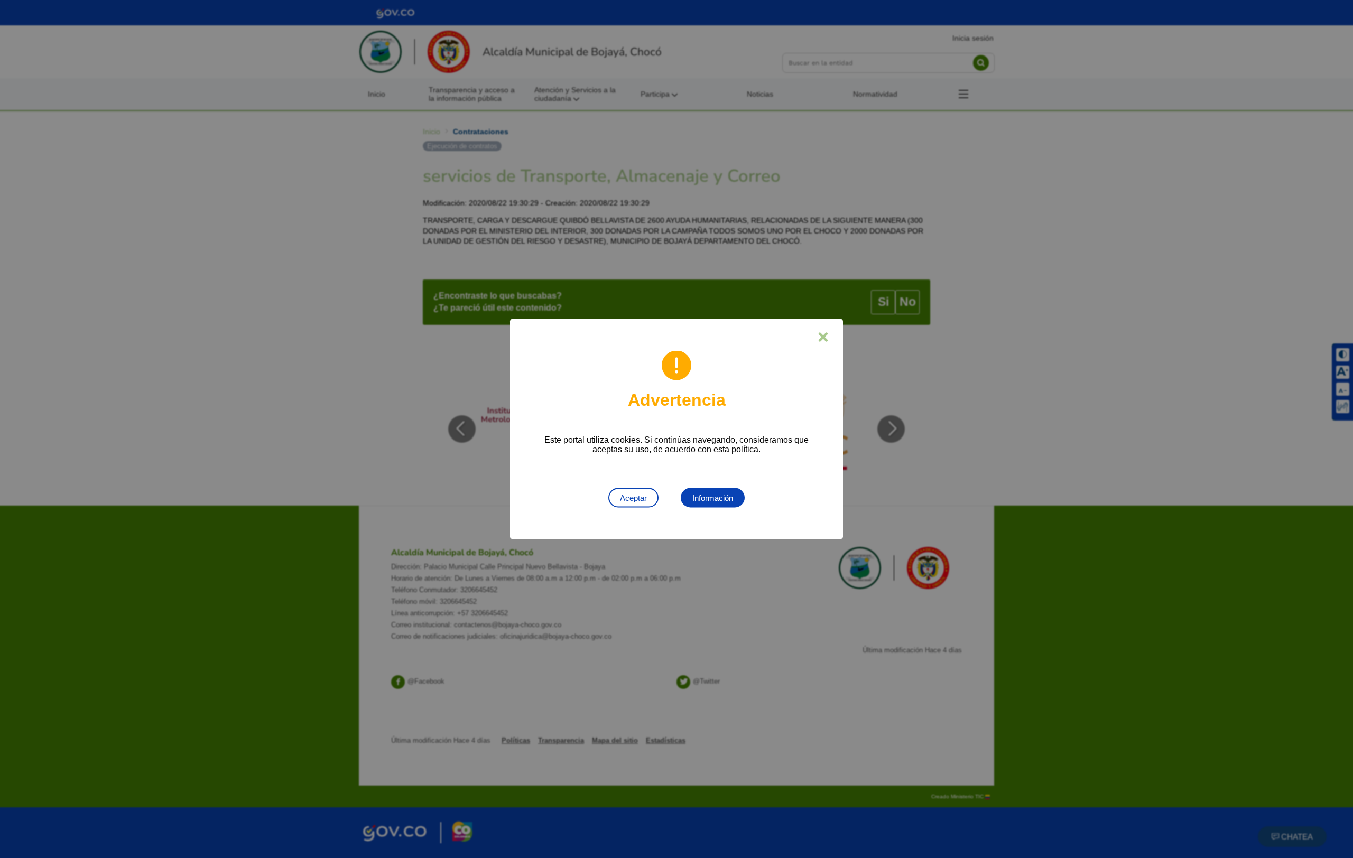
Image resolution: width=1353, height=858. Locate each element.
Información (712, 497)
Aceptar (633, 497)
